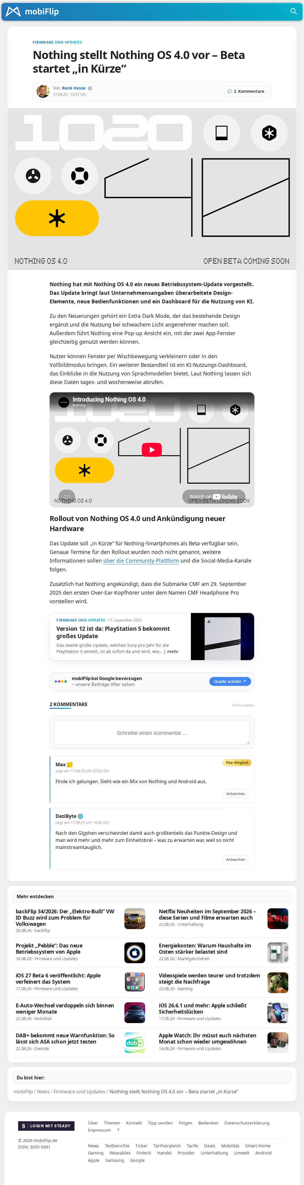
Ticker (141, 1146)
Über (93, 1123)
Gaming (96, 1153)
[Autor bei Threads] (90, 88)
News (93, 1146)
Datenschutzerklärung (247, 1123)
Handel (164, 1153)
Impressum (99, 1130)
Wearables (120, 1153)
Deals (209, 1146)
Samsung (114, 1160)
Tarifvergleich (167, 1146)
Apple (93, 1160)
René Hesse (74, 88)
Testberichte (117, 1146)
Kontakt (134, 1123)
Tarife (192, 1146)
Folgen (185, 1123)
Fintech (144, 1153)
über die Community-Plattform (141, 560)
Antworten (235, 793)
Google (137, 1160)
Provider (186, 1153)
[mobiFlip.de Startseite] (34, 12)
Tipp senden (160, 1123)
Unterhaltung (214, 1153)
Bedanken (208, 1123)
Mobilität (230, 1146)
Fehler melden (243, 705)
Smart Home (257, 1146)
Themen (112, 1123)
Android (263, 1153)
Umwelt (241, 1153)
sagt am (82, 770)
